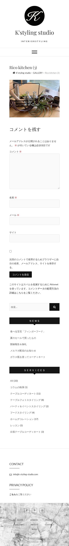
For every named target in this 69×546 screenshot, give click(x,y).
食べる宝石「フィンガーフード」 (27, 331)
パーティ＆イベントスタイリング (27, 406)
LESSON (34, 520)
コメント (15, 151)
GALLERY (19, 524)
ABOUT (34, 524)
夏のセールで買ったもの (23, 337)
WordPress (45, 541)
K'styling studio (34, 32)
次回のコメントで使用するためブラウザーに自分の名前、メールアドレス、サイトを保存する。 (34, 263)
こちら (12, 494)
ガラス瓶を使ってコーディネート (27, 356)
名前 (13, 197)
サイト (12, 232)
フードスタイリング (20, 412)
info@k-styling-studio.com (25, 474)
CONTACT (49, 524)
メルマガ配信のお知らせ (23, 350)
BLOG (34, 529)
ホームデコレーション (22, 419)
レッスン (15, 425)
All (11, 380)
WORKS (48, 520)
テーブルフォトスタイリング (25, 399)
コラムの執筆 (17, 387)
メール (14, 215)
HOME (20, 520)
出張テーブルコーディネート (25, 431)
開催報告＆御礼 (18, 344)
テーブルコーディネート (23, 393)
